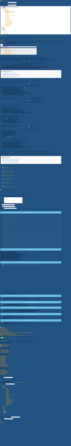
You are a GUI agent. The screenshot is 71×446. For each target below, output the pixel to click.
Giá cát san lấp (6, 219)
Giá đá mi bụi (6, 221)
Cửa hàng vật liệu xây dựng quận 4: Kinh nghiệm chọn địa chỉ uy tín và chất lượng (13, 253)
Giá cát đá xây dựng (7, 214)
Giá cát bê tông (6, 216)
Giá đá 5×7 (5, 229)
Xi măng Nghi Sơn (9, 21)
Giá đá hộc (5, 231)
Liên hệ (3, 29)
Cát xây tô (7, 17)
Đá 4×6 (7, 13)
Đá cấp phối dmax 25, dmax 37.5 (11, 15)
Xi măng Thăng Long (9, 20)
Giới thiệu (3, 7)
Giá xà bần (5, 234)
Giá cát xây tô (6, 218)
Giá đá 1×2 (5, 226)
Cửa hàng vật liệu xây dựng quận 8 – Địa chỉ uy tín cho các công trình (12, 259)
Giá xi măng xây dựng (8, 236)
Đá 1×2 (7, 12)
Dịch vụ (3, 27)
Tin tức (3, 28)
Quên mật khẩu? (2, 422)
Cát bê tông (8, 18)
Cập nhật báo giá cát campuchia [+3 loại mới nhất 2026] (9, 252)
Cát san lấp (8, 16)
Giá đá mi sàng (6, 223)
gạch (25, 87)
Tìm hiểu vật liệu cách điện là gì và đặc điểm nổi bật (10, 160)
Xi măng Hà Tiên (8, 23)
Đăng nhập (9, 420)
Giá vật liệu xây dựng (8, 233)
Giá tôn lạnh (6, 241)
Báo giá (3, 8)
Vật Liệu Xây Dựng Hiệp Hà (18, 382)
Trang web (2, 208)
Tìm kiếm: (5, 5)
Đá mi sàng (8, 10)
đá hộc (7, 14)
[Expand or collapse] (2, 50)
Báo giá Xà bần (6, 25)
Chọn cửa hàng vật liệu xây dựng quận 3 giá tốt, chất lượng (10, 257)
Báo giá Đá (6, 9)
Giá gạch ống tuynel (7, 246)
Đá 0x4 (7, 11)
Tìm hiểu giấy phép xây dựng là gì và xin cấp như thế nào (11, 74)
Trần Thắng (2, 40)
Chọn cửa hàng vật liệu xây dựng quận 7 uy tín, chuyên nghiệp (11, 255)
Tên (1, 204)
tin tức (5, 35)
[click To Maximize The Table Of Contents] (1, 45)
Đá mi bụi (7, 389)
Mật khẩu (2, 418)
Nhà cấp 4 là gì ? (10, 136)
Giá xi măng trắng (7, 238)
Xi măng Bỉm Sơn (9, 24)
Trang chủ (3, 6)
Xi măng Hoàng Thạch (9, 402)
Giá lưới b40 (6, 243)
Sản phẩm (3, 408)
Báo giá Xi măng (6, 19)
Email (1, 206)
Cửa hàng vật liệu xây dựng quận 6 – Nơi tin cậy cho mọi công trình (11, 256)
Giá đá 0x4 (5, 224)
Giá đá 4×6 (5, 228)
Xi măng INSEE (8, 401)
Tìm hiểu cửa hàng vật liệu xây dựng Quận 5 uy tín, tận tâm (10, 254)
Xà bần (7, 26)
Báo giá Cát (6, 395)
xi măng (6, 118)
